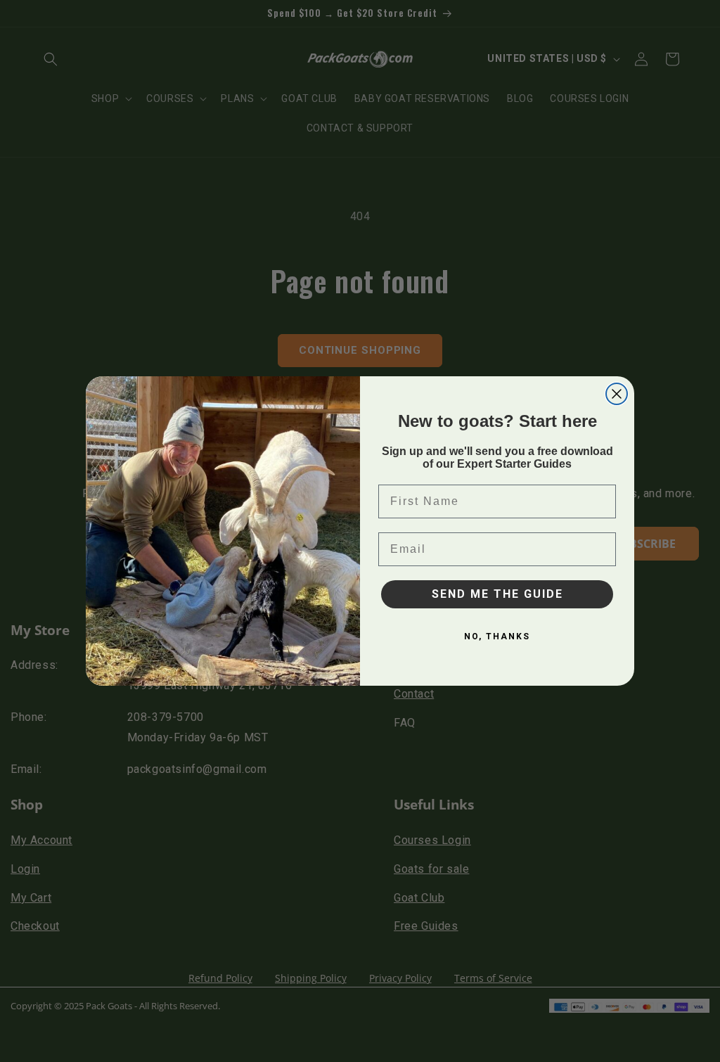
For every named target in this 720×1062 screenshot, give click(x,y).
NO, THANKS (497, 636)
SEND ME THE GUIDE (497, 594)
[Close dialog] (616, 393)
